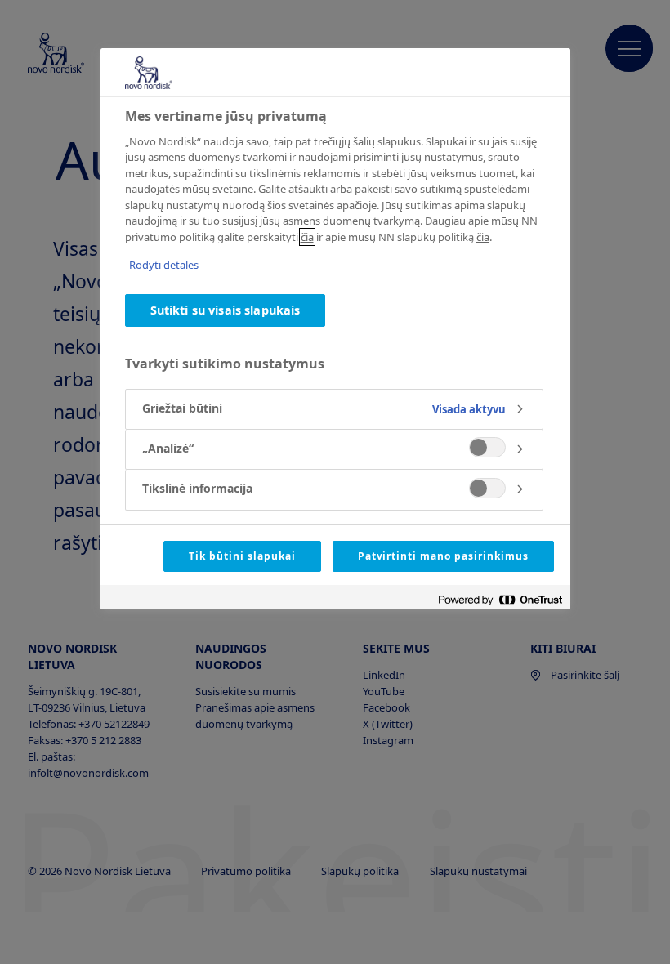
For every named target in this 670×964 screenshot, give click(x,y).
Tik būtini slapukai (242, 556)
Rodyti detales (164, 264)
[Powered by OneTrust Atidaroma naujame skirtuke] (500, 599)
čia (307, 237)
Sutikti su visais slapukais (225, 310)
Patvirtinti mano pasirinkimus (443, 556)
